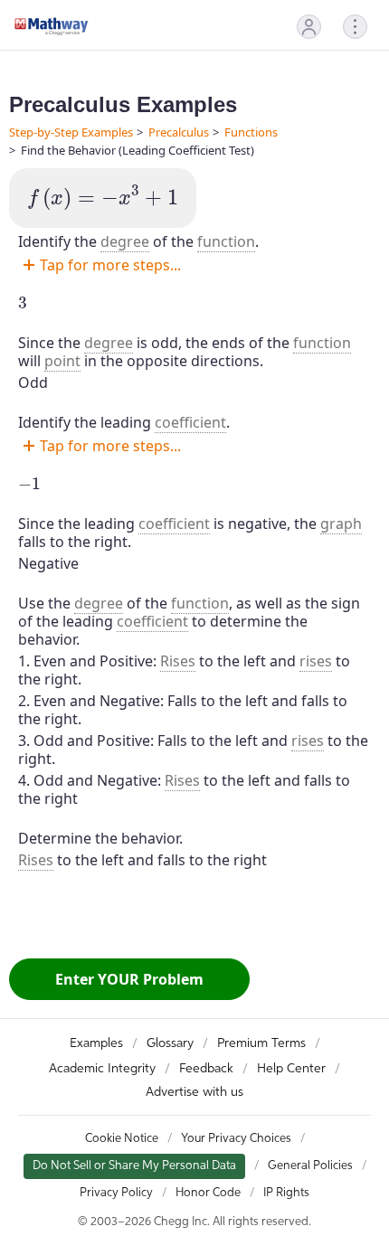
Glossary (170, 1043)
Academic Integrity (102, 1068)
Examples (96, 1043)
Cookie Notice (121, 1139)
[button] (309, 26)
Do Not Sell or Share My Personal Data (134, 1166)
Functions (251, 132)
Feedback (206, 1068)
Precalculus (178, 132)
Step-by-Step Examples (71, 132)
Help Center (291, 1068)
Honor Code (208, 1193)
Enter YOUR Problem (129, 979)
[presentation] (102, 198)
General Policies (310, 1166)
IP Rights (286, 1193)
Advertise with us (194, 1092)
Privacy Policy (116, 1193)
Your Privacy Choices (236, 1139)
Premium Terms (261, 1043)
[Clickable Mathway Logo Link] (51, 26)
